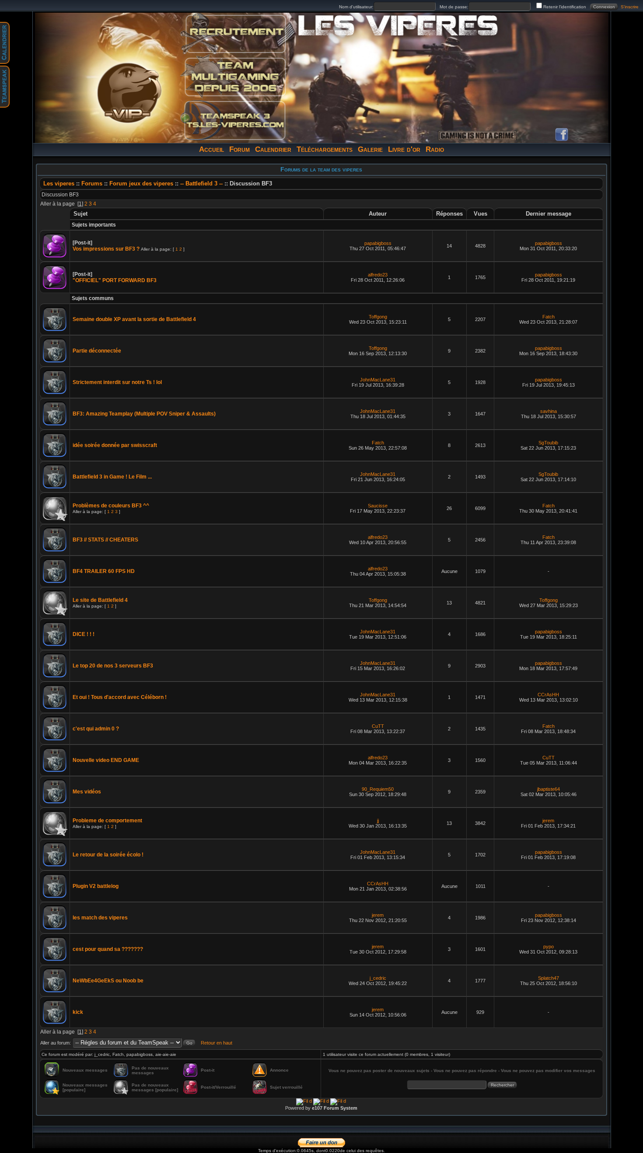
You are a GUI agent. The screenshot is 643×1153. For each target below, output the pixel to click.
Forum (239, 149)
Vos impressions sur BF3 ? (106, 249)
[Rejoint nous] (235, 34)
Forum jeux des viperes (142, 183)
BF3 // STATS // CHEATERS (105, 540)
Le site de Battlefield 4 (100, 600)
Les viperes (58, 183)
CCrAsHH (548, 694)
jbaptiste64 (548, 789)
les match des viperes (100, 918)
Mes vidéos (87, 792)
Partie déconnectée (97, 351)
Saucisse (378, 505)
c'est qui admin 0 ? (96, 729)
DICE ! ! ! (83, 634)
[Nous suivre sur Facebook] (562, 135)
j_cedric (378, 978)
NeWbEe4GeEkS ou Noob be (108, 981)
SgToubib (548, 442)
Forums (91, 183)
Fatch (548, 316)
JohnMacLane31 (377, 379)
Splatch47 (548, 978)
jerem (548, 820)
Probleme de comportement (107, 821)
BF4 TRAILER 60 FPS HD (104, 571)
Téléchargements (325, 149)
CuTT (378, 726)
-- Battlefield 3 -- (201, 183)
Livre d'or (404, 149)
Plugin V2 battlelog (96, 886)
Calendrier (273, 149)
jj (378, 820)
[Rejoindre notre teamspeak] (235, 120)
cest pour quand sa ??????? (108, 949)
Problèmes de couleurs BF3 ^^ (111, 506)
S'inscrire (630, 6)
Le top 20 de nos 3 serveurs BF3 (113, 666)
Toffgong (378, 316)
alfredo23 (378, 274)
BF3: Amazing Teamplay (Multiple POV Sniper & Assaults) (144, 414)
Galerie (370, 149)
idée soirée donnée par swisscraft (115, 445)
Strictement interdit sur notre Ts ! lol (117, 382)
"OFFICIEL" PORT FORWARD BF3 (115, 280)
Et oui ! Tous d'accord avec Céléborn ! (120, 697)
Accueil (211, 149)
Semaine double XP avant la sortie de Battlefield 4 (134, 319)
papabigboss (377, 243)
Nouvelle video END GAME (106, 760)
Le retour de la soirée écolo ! (108, 855)
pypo (548, 946)
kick (78, 1012)
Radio (435, 149)
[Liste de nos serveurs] (235, 77)
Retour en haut (216, 1042)
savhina (548, 411)
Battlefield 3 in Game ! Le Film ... (112, 477)
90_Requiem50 (378, 789)
